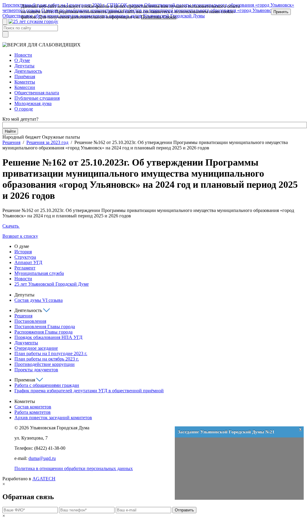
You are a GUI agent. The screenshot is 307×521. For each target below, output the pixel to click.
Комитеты (24, 81)
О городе (23, 108)
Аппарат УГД (28, 262)
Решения (11, 142)
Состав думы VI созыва (38, 300)
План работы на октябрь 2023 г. (46, 358)
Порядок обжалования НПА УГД (48, 337)
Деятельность (28, 71)
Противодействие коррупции (44, 364)
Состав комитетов (32, 406)
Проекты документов (36, 369)
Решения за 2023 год (47, 142)
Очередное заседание (36, 348)
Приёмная (24, 76)
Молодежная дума (33, 103)
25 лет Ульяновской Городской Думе (51, 284)
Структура (25, 257)
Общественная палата (36, 92)
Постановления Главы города (44, 326)
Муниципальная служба (39, 273)
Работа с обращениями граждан (46, 385)
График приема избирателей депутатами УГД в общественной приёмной (89, 390)
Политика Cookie (158, 16)
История (23, 251)
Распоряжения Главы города (43, 331)
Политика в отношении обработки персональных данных (73, 468)
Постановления (30, 321)
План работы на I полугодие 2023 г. (50, 353)
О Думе (22, 60)
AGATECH (43, 478)
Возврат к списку (20, 236)
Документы (26, 342)
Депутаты (24, 65)
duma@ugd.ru (42, 458)
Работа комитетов (32, 412)
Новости (23, 54)
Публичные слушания (37, 98)
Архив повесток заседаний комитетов (53, 417)
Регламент (24, 267)
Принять (280, 12)
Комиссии (24, 87)
